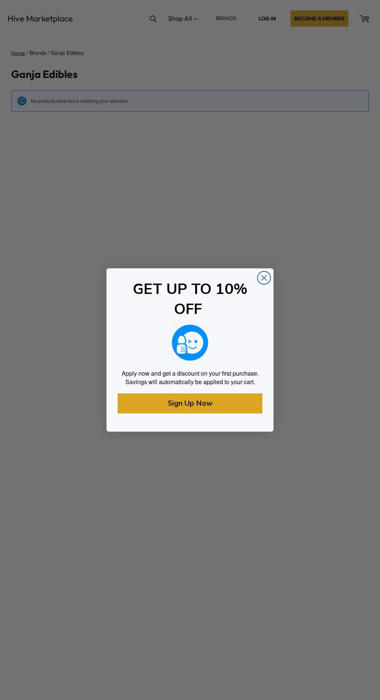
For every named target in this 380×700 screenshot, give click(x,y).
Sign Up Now (190, 403)
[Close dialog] (264, 277)
